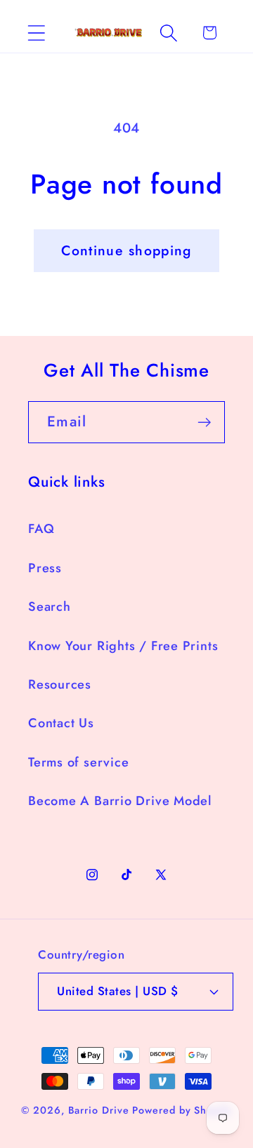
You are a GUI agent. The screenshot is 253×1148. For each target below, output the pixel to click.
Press (45, 568)
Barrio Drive (98, 1110)
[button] (36, 33)
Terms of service (78, 762)
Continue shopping (126, 250)
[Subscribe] (204, 422)
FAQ (41, 529)
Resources (59, 684)
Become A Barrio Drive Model (120, 801)
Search (49, 606)
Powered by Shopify (181, 1110)
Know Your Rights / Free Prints (123, 646)
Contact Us (61, 723)
